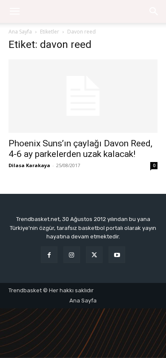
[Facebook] (49, 254)
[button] (154, 11)
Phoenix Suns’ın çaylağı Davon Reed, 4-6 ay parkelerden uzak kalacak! (80, 148)
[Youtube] (117, 254)
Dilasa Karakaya (29, 165)
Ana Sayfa (20, 31)
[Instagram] (71, 254)
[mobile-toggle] (14, 11)
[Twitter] (94, 254)
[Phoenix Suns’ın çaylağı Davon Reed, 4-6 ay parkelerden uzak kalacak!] (83, 96)
